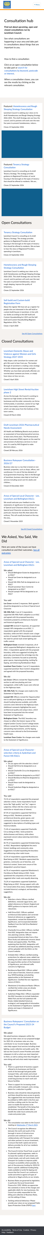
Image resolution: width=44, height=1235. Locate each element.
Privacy (33, 1230)
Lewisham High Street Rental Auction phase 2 (21, 391)
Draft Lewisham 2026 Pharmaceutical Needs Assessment (21, 426)
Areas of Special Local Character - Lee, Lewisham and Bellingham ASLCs (22, 497)
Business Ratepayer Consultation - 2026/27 (20, 462)
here (33, 1205)
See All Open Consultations (32, 333)
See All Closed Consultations (31, 529)
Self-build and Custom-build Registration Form (17, 301)
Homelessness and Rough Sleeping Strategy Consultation (20, 266)
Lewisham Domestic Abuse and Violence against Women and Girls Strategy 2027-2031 (20, 354)
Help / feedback (8, 1232)
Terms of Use (17, 1230)
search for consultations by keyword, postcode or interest (21, 70)
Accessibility (6, 1230)
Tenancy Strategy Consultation (18, 232)
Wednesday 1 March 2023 (27, 1125)
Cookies (26, 1230)
